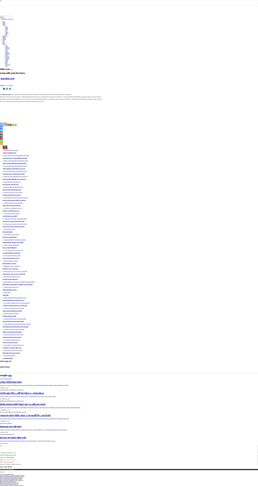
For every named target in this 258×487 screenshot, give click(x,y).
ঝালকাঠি (4, 37)
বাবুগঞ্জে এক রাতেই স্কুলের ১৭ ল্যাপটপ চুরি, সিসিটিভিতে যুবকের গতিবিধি (15, 158)
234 (11, 69)
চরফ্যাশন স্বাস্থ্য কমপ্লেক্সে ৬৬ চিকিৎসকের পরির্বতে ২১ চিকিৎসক (14, 174)
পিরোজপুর (4, 39)
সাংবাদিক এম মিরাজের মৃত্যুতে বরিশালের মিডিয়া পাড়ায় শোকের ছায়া (14, 168)
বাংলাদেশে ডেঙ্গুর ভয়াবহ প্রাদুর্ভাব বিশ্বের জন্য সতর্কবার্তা (12, 311)
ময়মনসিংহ (7, 33)
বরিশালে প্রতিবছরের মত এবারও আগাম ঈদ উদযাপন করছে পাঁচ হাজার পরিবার (15, 326)
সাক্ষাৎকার (7, 58)
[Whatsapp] (13, 125)
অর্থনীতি (6, 46)
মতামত (6, 55)
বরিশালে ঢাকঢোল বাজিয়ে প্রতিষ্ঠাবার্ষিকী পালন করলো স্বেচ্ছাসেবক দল (14, 179)
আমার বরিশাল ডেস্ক (7, 78)
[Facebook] (1, 125)
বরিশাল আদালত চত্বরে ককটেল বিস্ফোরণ (10, 237)
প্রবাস (6, 66)
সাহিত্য (6, 61)
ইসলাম (6, 51)
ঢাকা (6, 26)
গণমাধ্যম (6, 49)
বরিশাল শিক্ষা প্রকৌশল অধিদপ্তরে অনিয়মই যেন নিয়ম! (12, 189)
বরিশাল (6, 32)
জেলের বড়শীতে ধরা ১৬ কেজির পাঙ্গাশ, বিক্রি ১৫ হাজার (12, 347)
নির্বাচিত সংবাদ (7, 54)
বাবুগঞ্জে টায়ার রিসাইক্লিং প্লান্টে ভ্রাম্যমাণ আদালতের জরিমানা (13, 242)
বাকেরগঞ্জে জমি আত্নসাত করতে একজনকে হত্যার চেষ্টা (12, 337)
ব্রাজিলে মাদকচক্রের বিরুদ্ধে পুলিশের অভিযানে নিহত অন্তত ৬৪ (14, 300)
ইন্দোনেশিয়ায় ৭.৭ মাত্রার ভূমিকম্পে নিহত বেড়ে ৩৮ (11, 211)
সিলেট (6, 29)
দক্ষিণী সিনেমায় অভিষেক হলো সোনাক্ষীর (9, 316)
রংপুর (6, 34)
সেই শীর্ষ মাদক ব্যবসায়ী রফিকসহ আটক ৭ (10, 153)
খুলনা (6, 31)
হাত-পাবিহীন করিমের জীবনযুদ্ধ (8, 358)
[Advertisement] (40, 112)
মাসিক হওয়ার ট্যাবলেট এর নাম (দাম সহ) (9, 263)
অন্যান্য (4, 44)
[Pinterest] (10, 125)
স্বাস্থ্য (6, 62)
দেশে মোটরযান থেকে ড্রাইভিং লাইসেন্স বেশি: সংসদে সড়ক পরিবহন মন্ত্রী (15, 305)
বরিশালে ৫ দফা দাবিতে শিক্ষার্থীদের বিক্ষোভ (10, 247)
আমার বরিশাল (5, 35)
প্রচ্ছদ (4, 21)
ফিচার (6, 50)
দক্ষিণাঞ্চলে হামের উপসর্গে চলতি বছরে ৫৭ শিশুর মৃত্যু (11, 195)
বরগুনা (4, 40)
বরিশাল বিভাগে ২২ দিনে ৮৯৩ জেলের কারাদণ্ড (10, 268)
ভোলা (4, 42)
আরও (10, 375)
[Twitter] (3, 125)
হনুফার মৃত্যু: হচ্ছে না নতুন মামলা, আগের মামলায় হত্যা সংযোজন (14, 221)
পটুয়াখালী (4, 38)
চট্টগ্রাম (6, 27)
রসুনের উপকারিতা (5, 295)
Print (15, 69)
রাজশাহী (6, 28)
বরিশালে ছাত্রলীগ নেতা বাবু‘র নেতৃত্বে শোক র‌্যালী (11, 353)
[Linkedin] (8, 125)
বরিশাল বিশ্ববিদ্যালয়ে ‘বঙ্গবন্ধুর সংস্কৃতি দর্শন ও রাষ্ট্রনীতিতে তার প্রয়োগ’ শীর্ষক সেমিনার (17, 284)
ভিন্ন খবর (7, 56)
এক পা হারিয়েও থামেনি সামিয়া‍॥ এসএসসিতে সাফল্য (11, 253)
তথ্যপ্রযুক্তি (7, 48)
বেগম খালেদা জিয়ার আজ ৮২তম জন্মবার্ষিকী (10, 216)
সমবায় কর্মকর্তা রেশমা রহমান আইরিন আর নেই (10, 279)
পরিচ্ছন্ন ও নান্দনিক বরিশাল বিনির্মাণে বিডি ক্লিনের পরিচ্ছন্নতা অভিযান (14, 163)
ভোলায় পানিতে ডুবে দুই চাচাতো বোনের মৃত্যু (10, 342)
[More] (15, 125)
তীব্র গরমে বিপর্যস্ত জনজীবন (7, 232)
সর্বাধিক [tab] (5, 148)
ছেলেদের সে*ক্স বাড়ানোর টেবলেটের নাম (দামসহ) (11, 258)
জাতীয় (4, 22)
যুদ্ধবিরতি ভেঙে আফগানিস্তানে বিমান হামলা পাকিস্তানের (12, 332)
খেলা (6, 45)
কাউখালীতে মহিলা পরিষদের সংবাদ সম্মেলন (10, 290)
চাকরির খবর (7, 52)
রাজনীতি (4, 23)
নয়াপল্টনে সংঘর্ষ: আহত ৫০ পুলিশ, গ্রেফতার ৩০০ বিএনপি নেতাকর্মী (14, 274)
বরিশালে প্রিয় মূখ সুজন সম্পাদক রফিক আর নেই (11, 184)
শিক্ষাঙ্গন (6, 60)
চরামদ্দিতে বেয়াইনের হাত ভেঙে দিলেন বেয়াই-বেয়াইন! (12, 205)
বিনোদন (4, 43)
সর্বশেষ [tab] (5, 146)
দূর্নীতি (6, 63)
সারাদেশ (4, 25)
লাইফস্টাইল (7, 57)
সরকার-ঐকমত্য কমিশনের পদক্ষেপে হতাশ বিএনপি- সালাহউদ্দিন (13, 321)
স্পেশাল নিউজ (7, 64)
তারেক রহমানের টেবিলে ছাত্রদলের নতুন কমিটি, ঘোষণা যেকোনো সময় (14, 200)
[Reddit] (6, 125)
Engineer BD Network (9, 469)
